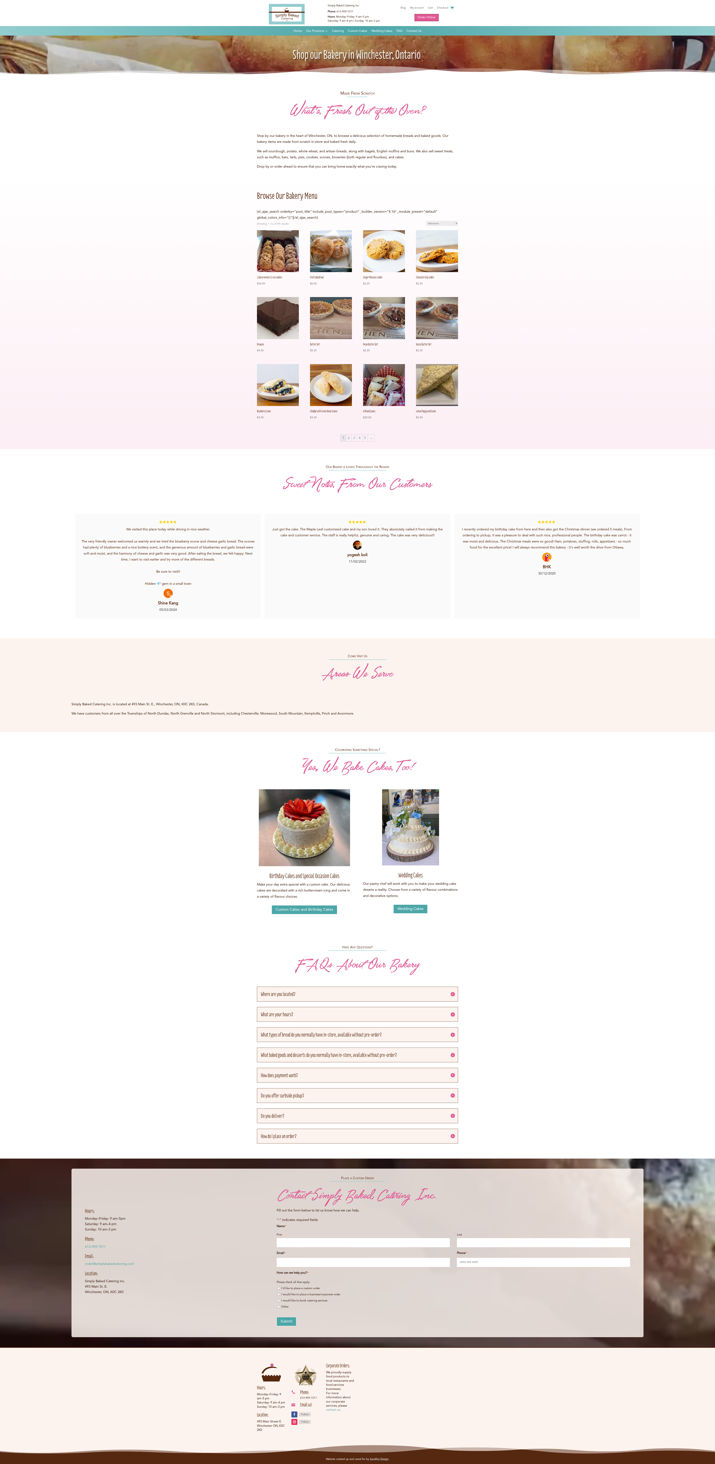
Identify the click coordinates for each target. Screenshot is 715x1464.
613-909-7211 (95, 1247)
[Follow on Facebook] (294, 1414)
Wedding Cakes (381, 31)
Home (298, 31)
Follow (305, 1414)
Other (285, 1307)
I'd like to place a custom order (300, 1288)
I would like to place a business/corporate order (310, 1294)
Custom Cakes (357, 31)
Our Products (315, 31)
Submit (286, 1321)
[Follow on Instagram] (294, 1422)
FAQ (399, 31)
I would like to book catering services (304, 1300)
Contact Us (413, 31)
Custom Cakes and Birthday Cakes (304, 910)
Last (459, 1234)
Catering (338, 31)
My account (417, 8)
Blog (403, 8)
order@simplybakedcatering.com (109, 1264)
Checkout (442, 8)
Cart (430, 8)
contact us (333, 1410)
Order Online (427, 17)
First (279, 1234)
